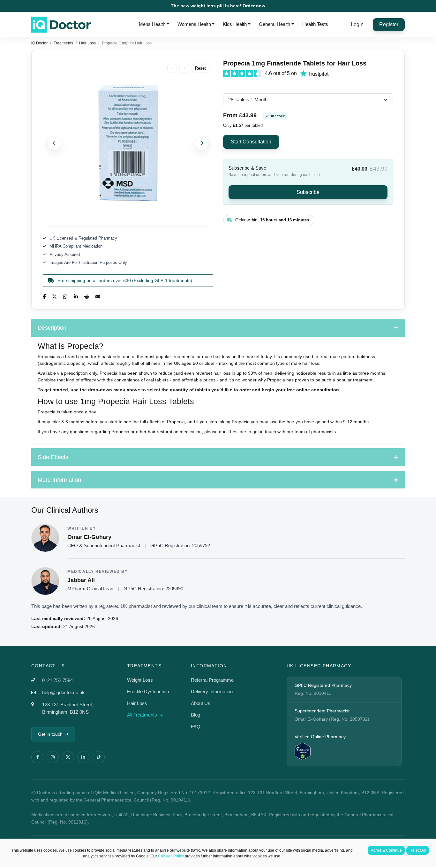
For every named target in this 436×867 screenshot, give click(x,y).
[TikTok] (99, 757)
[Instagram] (53, 757)
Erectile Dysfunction (148, 691)
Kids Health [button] (235, 24)
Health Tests (315, 24)
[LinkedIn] (83, 757)
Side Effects (53, 457)
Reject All (418, 850)
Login (357, 24)
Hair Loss (87, 43)
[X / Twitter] (68, 757)
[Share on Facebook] (44, 296)
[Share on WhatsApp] (65, 296)
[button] (52, 143)
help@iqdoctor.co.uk (63, 692)
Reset (200, 68)
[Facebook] (37, 757)
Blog (195, 714)
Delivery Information (212, 691)
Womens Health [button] (194, 24)
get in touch (264, 431)
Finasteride (109, 356)
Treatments (63, 43)
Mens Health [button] (152, 24)
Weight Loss (140, 680)
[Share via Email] (97, 296)
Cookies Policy (171, 856)
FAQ (195, 726)
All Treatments (142, 714)
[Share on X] (54, 296)
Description (52, 328)
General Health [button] (274, 24)
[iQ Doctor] (61, 24)
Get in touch (50, 734)
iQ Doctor (39, 43)
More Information (59, 480)
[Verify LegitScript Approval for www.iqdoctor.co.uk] (303, 751)
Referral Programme (212, 680)
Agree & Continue (386, 850)
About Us (200, 703)
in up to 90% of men (252, 373)
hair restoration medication (175, 431)
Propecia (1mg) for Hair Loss (127, 43)
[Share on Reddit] (86, 296)
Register (388, 24)
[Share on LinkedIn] (76, 296)
